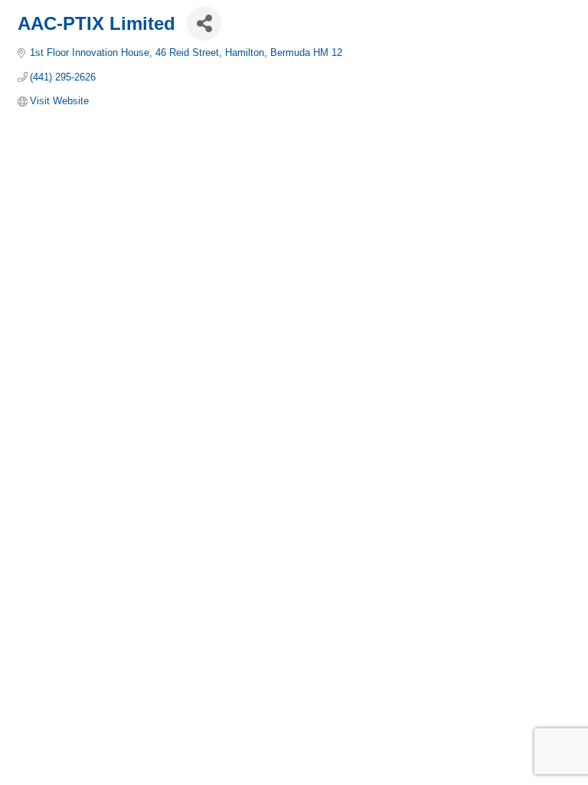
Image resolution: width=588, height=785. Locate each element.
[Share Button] (204, 23)
